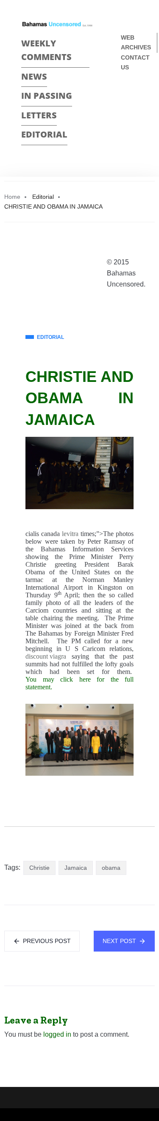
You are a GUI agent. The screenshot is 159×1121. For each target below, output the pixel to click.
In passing (46, 95)
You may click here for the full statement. (79, 683)
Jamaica (75, 867)
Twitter (124, 110)
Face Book (124, 95)
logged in (57, 1034)
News (34, 76)
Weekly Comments (46, 50)
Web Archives (136, 42)
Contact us (135, 62)
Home (12, 196)
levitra (70, 533)
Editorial (44, 134)
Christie (39, 867)
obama (111, 867)
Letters (39, 115)
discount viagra (45, 656)
